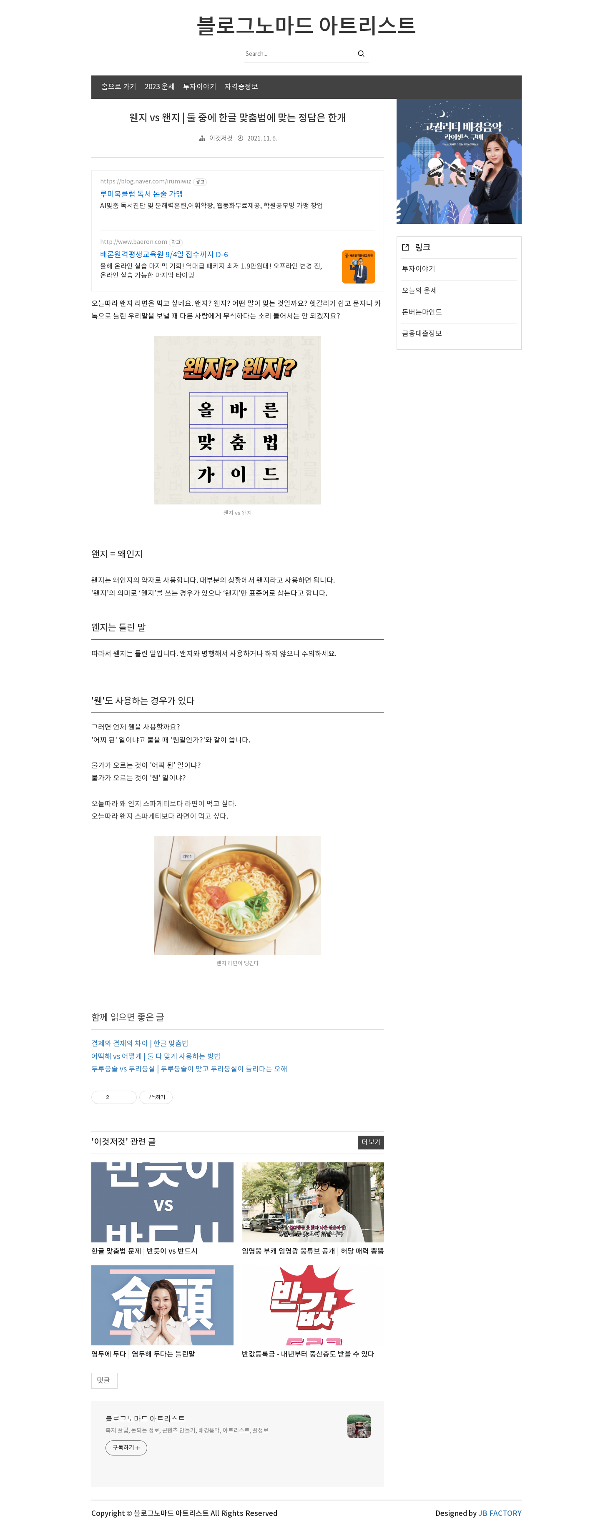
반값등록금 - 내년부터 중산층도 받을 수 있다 (308, 1354)
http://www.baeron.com (133, 242)
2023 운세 (160, 87)
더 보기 (371, 1142)
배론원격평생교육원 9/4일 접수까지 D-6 (164, 255)
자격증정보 (241, 87)
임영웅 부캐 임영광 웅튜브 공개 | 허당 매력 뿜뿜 (313, 1251)
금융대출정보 (422, 334)
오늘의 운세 (419, 291)
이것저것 (221, 138)
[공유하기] (117, 1097)
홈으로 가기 (118, 87)
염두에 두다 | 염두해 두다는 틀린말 (143, 1354)
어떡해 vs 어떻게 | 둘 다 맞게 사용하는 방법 (156, 1057)
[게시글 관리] (127, 1097)
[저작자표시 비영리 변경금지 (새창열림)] (184, 1097)
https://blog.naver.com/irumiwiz (145, 181)
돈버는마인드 (422, 313)
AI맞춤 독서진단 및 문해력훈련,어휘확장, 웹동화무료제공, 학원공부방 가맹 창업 (211, 206)
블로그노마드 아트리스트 (145, 1419)
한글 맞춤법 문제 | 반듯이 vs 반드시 (144, 1251)
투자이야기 (199, 87)
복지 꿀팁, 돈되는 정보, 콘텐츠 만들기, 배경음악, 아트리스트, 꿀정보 (187, 1431)
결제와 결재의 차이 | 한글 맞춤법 (139, 1044)
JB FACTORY (500, 1514)
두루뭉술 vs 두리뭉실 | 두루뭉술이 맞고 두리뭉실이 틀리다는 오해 (189, 1069)
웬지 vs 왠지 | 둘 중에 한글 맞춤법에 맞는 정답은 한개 (237, 118)
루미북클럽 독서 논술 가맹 (141, 194)
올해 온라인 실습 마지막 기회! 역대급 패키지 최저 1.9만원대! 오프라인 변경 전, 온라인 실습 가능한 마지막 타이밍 (211, 271)
